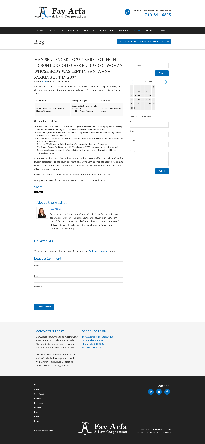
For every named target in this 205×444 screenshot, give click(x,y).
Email (36, 276)
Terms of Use (145, 429)
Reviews (123, 30)
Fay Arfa (45, 81)
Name (36, 265)
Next (174, 31)
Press (149, 30)
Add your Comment (98, 251)
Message (38, 286)
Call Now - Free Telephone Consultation (144, 41)
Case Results (70, 30)
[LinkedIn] (151, 391)
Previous (30, 31)
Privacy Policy (157, 429)
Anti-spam (167, 429)
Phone (133, 131)
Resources (106, 30)
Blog (137, 30)
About (53, 30)
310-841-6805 (158, 14)
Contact (163, 30)
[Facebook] (167, 391)
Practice (89, 30)
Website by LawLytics (43, 430)
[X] (159, 391)
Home (40, 30)
